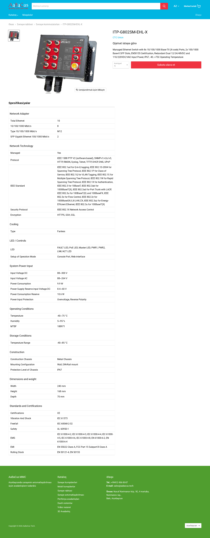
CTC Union (118, 37)
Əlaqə (198, 15)
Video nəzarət (64, 507)
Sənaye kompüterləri (67, 482)
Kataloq (13, 15)
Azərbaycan (191, 525)
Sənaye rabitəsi (65, 490)
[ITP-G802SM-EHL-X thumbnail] (14, 35)
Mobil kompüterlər (66, 486)
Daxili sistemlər (65, 503)
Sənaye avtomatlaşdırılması (71, 495)
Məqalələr (27, 15)
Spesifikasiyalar (19, 103)
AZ (175, 6)
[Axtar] (164, 6)
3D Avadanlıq (64, 511)
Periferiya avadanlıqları (68, 499)
